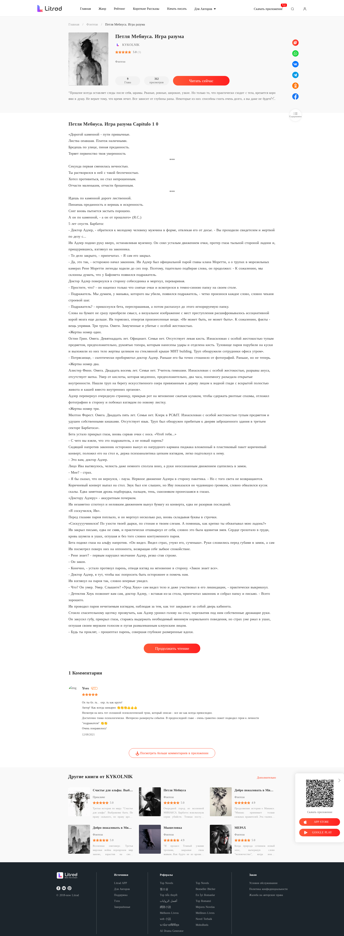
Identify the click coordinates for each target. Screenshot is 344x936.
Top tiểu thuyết (168, 895)
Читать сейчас (201, 81)
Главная (73, 24)
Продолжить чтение (172, 648)
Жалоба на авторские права (266, 895)
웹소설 (164, 889)
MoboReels (202, 924)
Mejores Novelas (205, 907)
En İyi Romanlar (205, 895)
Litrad (75, 895)
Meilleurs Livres (205, 912)
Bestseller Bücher (205, 889)
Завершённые (122, 907)
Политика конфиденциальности (268, 889)
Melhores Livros (169, 912)
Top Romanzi (203, 901)
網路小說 (165, 907)
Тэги (117, 901)
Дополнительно (266, 777)
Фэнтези (92, 24)
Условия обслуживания (263, 883)
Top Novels (166, 883)
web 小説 (165, 918)
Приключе (99, 797)
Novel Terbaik (204, 918)
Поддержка (120, 895)
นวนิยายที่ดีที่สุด (169, 924)
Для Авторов (122, 889)
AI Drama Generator (172, 930)
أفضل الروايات (168, 901)
